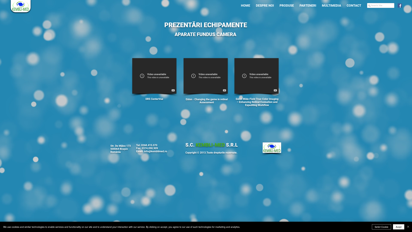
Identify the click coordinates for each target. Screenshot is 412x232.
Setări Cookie (381, 226)
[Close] (408, 226)
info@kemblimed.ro (155, 151)
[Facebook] (400, 5)
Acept (399, 226)
